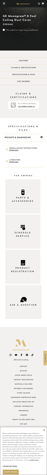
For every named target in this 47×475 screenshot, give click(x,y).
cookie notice (34, 460)
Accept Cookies (10, 472)
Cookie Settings (10, 466)
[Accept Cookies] (44, 430)
